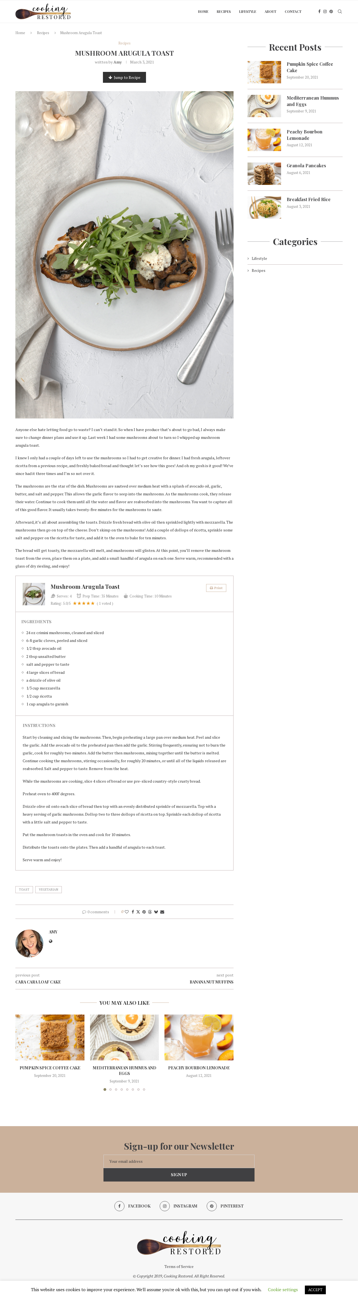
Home (203, 11)
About (270, 11)
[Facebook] (319, 11)
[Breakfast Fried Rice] (264, 207)
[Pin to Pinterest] (144, 911)
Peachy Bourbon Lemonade (199, 1067)
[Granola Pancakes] (264, 174)
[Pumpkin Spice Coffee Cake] (49, 1037)
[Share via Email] (162, 911)
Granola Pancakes (306, 165)
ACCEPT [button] (315, 1289)
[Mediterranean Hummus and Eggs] (124, 1037)
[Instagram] (325, 11)
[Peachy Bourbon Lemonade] (199, 1037)
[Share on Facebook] (133, 911)
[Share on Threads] (150, 911)
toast (24, 889)
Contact (293, 11)
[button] (23, 1052)
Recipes (224, 11)
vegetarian (48, 889)
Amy (118, 62)
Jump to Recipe (127, 77)
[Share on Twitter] (138, 911)
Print (218, 588)
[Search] (340, 11)
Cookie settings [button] (283, 1289)
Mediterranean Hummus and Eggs (124, 1070)
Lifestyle (247, 11)
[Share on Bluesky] (156, 911)
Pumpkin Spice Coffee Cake (50, 1067)
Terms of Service (179, 1266)
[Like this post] (127, 911)
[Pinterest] (331, 11)
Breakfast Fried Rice (309, 199)
